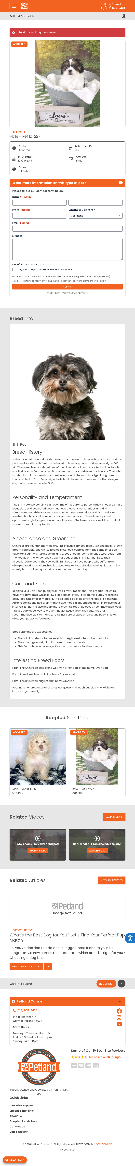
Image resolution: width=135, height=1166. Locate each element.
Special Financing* (22, 1111)
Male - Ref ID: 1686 (24, 789)
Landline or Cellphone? (82, 209)
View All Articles (112, 880)
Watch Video (38, 850)
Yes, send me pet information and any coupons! (45, 269)
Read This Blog (22, 966)
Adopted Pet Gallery (23, 1121)
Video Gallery (19, 1132)
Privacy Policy (71, 280)
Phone (21, 209)
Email (21, 222)
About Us (16, 1116)
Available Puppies (21, 1105)
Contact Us (17, 1126)
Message (17, 235)
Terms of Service (91, 280)
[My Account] (123, 16)
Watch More (114, 817)
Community (21, 930)
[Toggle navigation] (14, 6)
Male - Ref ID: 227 (83, 789)
